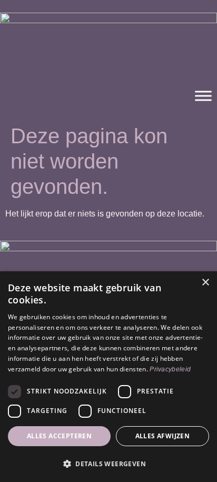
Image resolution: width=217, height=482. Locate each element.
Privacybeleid (170, 369)
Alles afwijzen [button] (162, 435)
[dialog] (108, 376)
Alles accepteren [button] (59, 435)
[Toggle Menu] (203, 96)
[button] (108, 463)
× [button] (205, 283)
